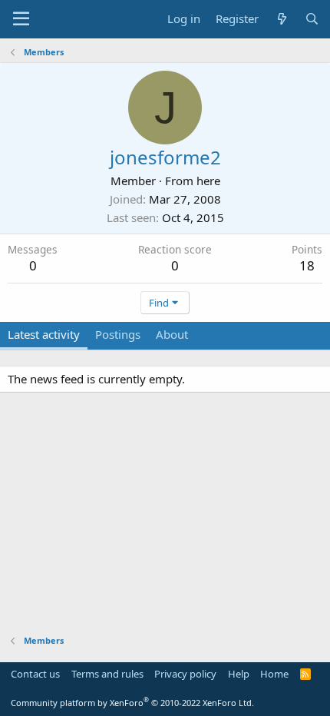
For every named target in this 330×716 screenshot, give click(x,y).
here (208, 180)
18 (307, 265)
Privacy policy (185, 674)
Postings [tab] (117, 334)
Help (238, 674)
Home (274, 674)
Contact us (35, 674)
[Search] (312, 19)
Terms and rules (107, 674)
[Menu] (21, 19)
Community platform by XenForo (132, 702)
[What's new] (281, 19)
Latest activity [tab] (44, 334)
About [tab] (172, 334)
